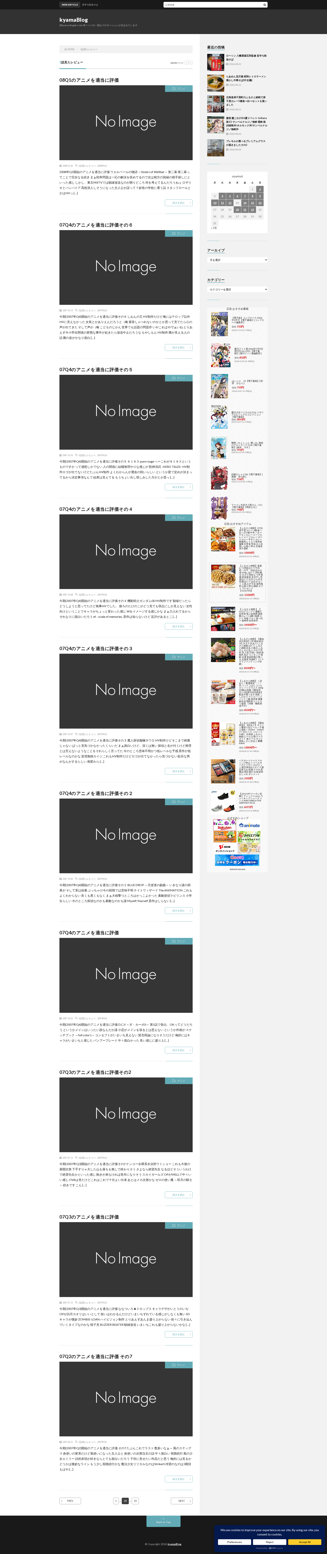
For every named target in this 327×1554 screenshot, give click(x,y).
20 (237, 209)
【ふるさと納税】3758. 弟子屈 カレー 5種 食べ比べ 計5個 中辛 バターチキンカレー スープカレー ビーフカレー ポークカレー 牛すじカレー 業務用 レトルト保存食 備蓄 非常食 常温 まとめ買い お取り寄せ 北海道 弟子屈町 (251, 538)
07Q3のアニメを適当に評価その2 (95, 1072)
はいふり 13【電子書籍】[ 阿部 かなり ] (247, 382)
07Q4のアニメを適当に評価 (89, 932)
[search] (265, 5)
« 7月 (214, 228)
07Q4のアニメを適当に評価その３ (96, 648)
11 (222, 202)
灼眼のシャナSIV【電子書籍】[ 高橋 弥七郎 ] (247, 475)
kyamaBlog (73, 19)
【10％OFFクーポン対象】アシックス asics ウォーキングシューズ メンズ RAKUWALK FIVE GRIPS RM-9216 (251, 798)
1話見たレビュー (87, 166)
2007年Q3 (102, 1158)
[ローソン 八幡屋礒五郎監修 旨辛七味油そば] (215, 62)
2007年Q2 (102, 1442)
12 (229, 202)
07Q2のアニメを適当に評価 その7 (95, 1356)
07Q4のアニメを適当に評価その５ (96, 369)
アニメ (181, 88)
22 (252, 209)
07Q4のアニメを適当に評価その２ (96, 793)
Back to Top (163, 1522)
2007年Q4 (102, 310)
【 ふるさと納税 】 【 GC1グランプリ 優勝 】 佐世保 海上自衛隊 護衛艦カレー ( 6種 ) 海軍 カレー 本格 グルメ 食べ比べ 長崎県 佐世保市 (251, 615)
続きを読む (179, 202)
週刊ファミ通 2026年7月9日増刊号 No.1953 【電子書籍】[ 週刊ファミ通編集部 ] (248, 351)
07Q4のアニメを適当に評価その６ (96, 224)
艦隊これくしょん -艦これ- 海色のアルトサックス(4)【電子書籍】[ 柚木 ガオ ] (247, 445)
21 (244, 209)
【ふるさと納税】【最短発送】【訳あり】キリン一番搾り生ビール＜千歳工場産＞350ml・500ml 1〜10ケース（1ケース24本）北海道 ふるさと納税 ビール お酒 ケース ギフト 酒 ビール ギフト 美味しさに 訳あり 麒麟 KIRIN (251, 733)
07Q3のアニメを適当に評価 (89, 1216)
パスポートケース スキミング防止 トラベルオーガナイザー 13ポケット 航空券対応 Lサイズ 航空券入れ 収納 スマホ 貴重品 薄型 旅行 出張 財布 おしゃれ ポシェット (251, 767)
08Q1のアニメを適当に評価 (89, 80)
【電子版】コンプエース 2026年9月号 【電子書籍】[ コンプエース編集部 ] (248, 320)
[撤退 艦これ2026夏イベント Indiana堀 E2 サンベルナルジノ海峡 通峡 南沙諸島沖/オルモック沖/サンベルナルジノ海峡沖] (215, 124)
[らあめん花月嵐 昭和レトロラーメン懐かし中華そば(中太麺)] (215, 83)
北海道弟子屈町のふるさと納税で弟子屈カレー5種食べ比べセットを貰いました (246, 101)
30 (135, 1500)
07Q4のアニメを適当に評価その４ (96, 509)
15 (252, 202)
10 (214, 202)
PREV (70, 1500)
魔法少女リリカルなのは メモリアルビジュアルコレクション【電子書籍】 (247, 414)
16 (260, 202)
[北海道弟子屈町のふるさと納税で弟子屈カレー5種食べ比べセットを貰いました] (215, 104)
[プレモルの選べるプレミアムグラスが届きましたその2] (215, 147)
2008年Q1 (102, 166)
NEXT (182, 1500)
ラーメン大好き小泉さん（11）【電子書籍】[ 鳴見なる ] (247, 505)
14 (244, 202)
